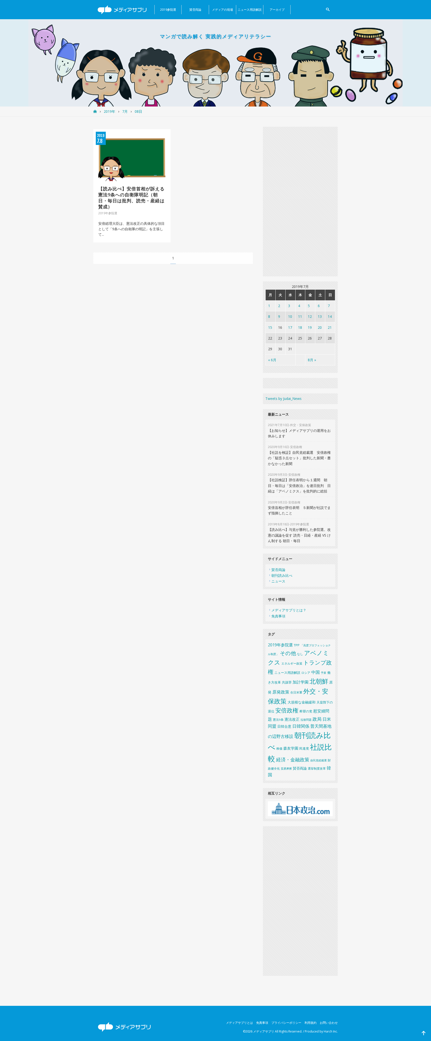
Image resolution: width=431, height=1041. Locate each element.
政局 (317, 719)
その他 (288, 653)
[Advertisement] (300, 201)
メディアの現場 (222, 9)
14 (330, 316)
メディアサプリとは (239, 1023)
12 (310, 316)
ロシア (305, 673)
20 (320, 327)
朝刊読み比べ (281, 575)
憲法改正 (292, 719)
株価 (279, 748)
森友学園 (290, 748)
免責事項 (278, 616)
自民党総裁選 (318, 760)
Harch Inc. (331, 1031)
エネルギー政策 (291, 663)
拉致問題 (306, 719)
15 (270, 327)
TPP (297, 645)
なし (300, 654)
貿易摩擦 (286, 768)
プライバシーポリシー (286, 1023)
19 (310, 327)
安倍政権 (286, 710)
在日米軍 (296, 692)
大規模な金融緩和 (302, 702)
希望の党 (305, 711)
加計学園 (301, 682)
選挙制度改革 (317, 768)
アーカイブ (277, 9)
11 (300, 316)
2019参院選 (168, 9)
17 (290, 327)
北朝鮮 (319, 681)
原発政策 (280, 692)
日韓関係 (300, 726)
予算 (323, 673)
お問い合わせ (329, 1023)
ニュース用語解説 (250, 9)
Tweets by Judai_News (283, 398)
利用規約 (311, 1023)
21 (330, 327)
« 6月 (272, 359)
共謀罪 (287, 682)
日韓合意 (284, 726)
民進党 (304, 748)
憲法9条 (278, 719)
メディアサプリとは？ (288, 610)
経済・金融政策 (292, 759)
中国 (315, 672)
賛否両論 (195, 9)
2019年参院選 (280, 645)
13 (320, 316)
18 (300, 327)
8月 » (312, 359)
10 (290, 316)
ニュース (278, 581)
